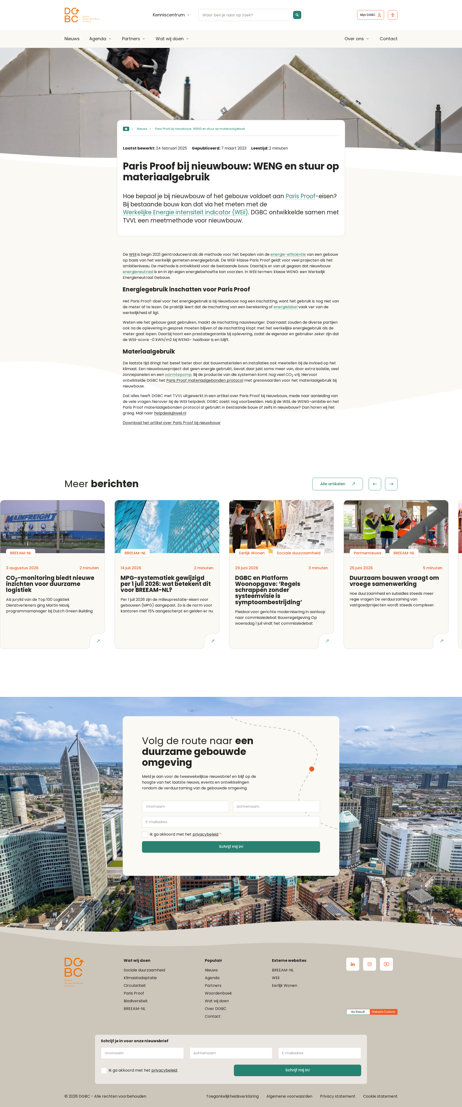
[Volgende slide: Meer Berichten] (391, 484)
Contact (389, 39)
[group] (383, 484)
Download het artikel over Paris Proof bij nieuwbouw (171, 423)
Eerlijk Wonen (284, 985)
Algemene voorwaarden (289, 1096)
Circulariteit (135, 985)
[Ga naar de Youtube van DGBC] (386, 964)
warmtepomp (178, 375)
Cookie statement (380, 1096)
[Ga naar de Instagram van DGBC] (369, 964)
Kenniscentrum (169, 15)
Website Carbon (383, 1012)
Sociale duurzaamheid (144, 970)
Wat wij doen (170, 39)
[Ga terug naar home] (81, 15)
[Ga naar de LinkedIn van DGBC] (352, 964)
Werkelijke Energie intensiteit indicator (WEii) (185, 213)
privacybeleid (205, 834)
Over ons (354, 39)
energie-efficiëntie (288, 255)
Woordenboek (218, 993)
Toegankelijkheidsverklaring (232, 1096)
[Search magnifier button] (297, 15)
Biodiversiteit (136, 1001)
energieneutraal (138, 272)
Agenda (97, 39)
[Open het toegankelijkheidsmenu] (393, 15)
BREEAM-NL (134, 1008)
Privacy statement (337, 1096)
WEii (132, 254)
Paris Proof (300, 196)
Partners (131, 39)
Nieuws (72, 39)
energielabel (285, 307)
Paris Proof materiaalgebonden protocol (204, 380)
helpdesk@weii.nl (170, 413)
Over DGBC (215, 1008)
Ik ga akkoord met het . (185, 834)
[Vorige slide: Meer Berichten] (375, 484)
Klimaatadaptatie (140, 978)
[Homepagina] (126, 129)
